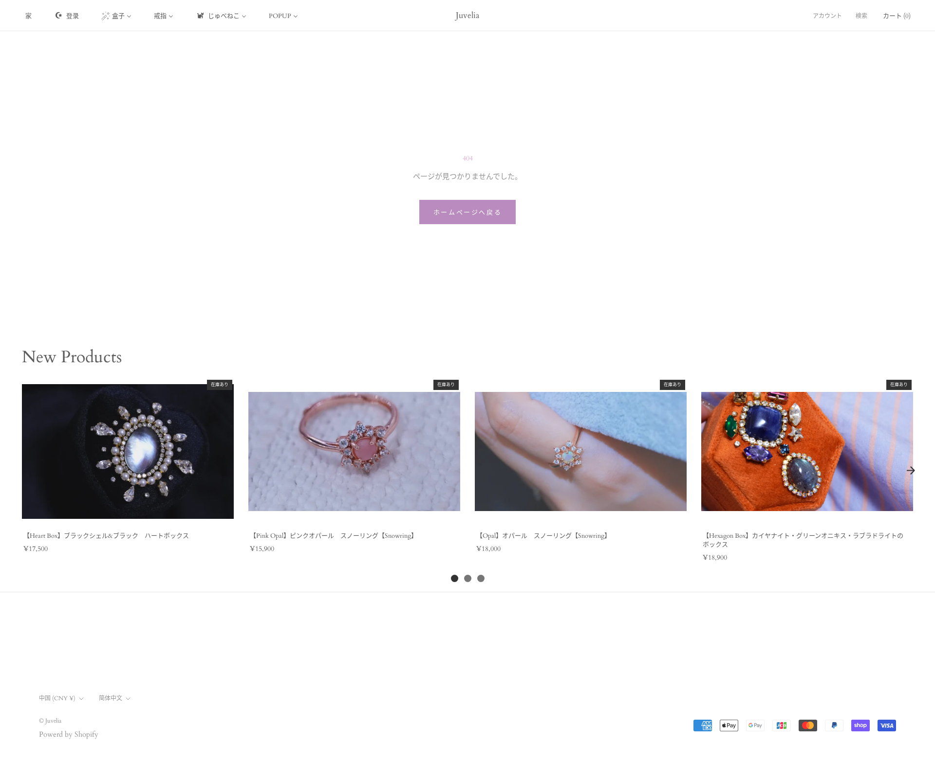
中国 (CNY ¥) (57, 698)
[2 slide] (467, 578)
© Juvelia (50, 721)
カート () (897, 16)
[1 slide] (454, 578)
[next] (910, 470)
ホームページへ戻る (467, 212)
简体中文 (110, 698)
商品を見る (127, 513)
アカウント (827, 16)
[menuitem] (28, 15)
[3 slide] (481, 578)
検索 (861, 16)
